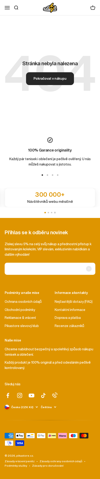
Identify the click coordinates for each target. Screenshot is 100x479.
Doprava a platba (68, 317)
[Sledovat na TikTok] (43, 395)
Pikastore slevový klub (22, 325)
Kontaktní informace (70, 309)
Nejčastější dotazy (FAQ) (74, 301)
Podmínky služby (16, 465)
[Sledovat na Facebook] (8, 395)
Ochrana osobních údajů (23, 301)
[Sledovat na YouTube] (31, 395)
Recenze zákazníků (69, 325)
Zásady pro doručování (47, 465)
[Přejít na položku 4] (57, 175)
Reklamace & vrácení (20, 317)
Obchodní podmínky (20, 309)
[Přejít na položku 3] (52, 175)
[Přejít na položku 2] (47, 175)
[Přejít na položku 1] (42, 175)
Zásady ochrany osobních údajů (61, 461)
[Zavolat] (55, 395)
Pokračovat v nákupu (50, 78)
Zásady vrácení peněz (20, 461)
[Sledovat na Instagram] (20, 395)
